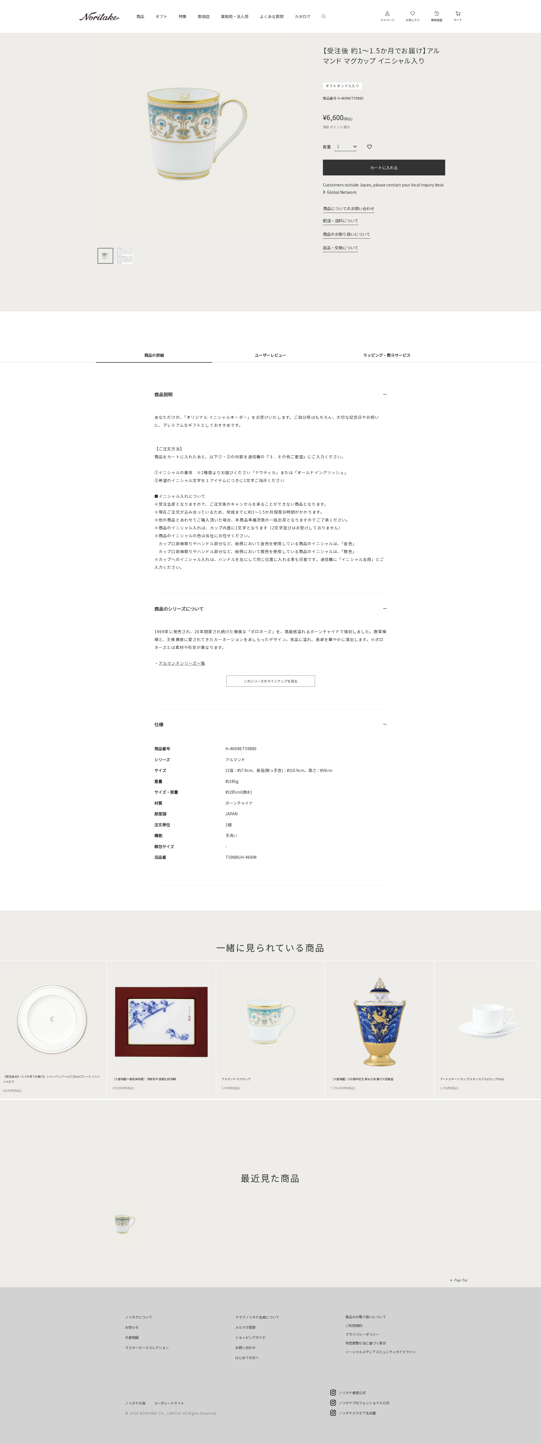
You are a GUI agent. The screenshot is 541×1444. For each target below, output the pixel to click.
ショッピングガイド (250, 1337)
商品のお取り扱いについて (346, 234)
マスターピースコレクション (147, 1347)
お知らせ (132, 1327)
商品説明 (163, 394)
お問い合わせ (245, 1347)
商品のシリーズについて (179, 608)
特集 (183, 16)
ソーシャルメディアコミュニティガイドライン (380, 1351)
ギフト (161, 16)
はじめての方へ (247, 1357)
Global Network (341, 192)
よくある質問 (271, 16)
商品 (140, 16)
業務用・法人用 (235, 16)
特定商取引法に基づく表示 (365, 1342)
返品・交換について (340, 247)
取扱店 (204, 16)
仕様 (158, 724)
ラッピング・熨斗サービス (387, 355)
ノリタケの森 (135, 1403)
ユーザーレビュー (270, 355)
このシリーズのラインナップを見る (271, 681)
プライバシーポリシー (362, 1334)
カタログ (303, 16)
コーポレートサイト (169, 1403)
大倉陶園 (132, 1337)
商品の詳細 (154, 355)
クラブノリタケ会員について (257, 1317)
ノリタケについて (138, 1317)
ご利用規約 (353, 1325)
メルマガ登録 (245, 1327)
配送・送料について (340, 220)
